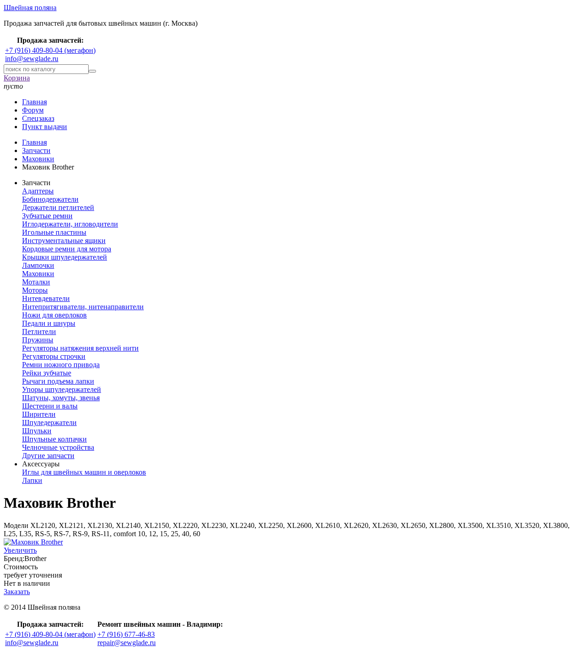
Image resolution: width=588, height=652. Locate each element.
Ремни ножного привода (61, 365)
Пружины (37, 340)
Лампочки (38, 265)
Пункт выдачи (44, 126)
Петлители (39, 331)
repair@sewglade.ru (126, 642)
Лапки (32, 480)
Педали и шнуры (48, 323)
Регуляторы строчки (53, 356)
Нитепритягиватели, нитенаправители (83, 307)
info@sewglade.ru (31, 58)
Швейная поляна (30, 7)
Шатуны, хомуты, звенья (61, 398)
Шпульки (36, 431)
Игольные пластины (54, 232)
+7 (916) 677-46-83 (126, 634)
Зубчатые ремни (47, 216)
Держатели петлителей (58, 207)
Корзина (17, 78)
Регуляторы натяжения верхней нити (80, 348)
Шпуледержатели (49, 422)
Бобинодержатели (50, 199)
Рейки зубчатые (46, 373)
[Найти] (92, 71)
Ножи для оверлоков (54, 315)
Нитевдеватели (46, 298)
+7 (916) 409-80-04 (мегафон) (50, 50)
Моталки (36, 282)
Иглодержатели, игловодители (70, 224)
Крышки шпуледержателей (64, 257)
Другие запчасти (48, 455)
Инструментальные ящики (64, 240)
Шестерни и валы (50, 406)
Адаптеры (38, 191)
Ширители (39, 414)
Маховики (38, 274)
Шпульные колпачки (54, 439)
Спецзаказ (38, 118)
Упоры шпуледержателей (61, 389)
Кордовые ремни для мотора (66, 249)
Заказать (17, 591)
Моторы (35, 290)
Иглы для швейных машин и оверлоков (84, 472)
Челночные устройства (58, 447)
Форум (33, 110)
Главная (34, 102)
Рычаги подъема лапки (58, 381)
